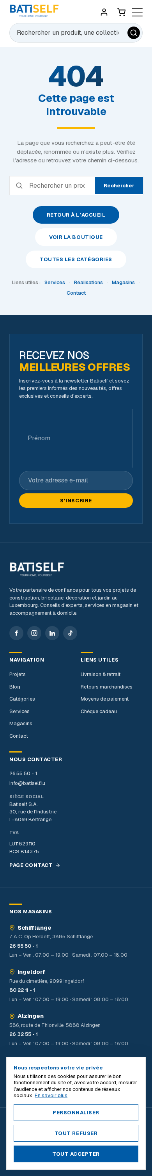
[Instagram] (34, 633)
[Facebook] (16, 633)
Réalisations (88, 282)
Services (54, 282)
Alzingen (31, 1015)
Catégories (22, 699)
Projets (17, 674)
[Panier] (121, 12)
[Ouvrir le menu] (137, 12)
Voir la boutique (76, 237)
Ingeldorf (31, 971)
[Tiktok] (70, 633)
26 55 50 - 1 (23, 773)
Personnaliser (76, 1112)
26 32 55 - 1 (23, 1034)
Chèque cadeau (99, 711)
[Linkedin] (52, 633)
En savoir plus (51, 1095)
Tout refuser (76, 1133)
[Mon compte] (104, 12)
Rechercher (119, 185)
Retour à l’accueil (76, 215)
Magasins (123, 282)
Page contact (31, 865)
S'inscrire (76, 500)
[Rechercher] (133, 33)
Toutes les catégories (76, 259)
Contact (76, 293)
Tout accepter (76, 1154)
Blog (14, 686)
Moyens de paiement (105, 699)
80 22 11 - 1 (22, 990)
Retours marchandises (107, 686)
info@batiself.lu (27, 783)
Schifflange (34, 927)
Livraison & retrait (100, 674)
